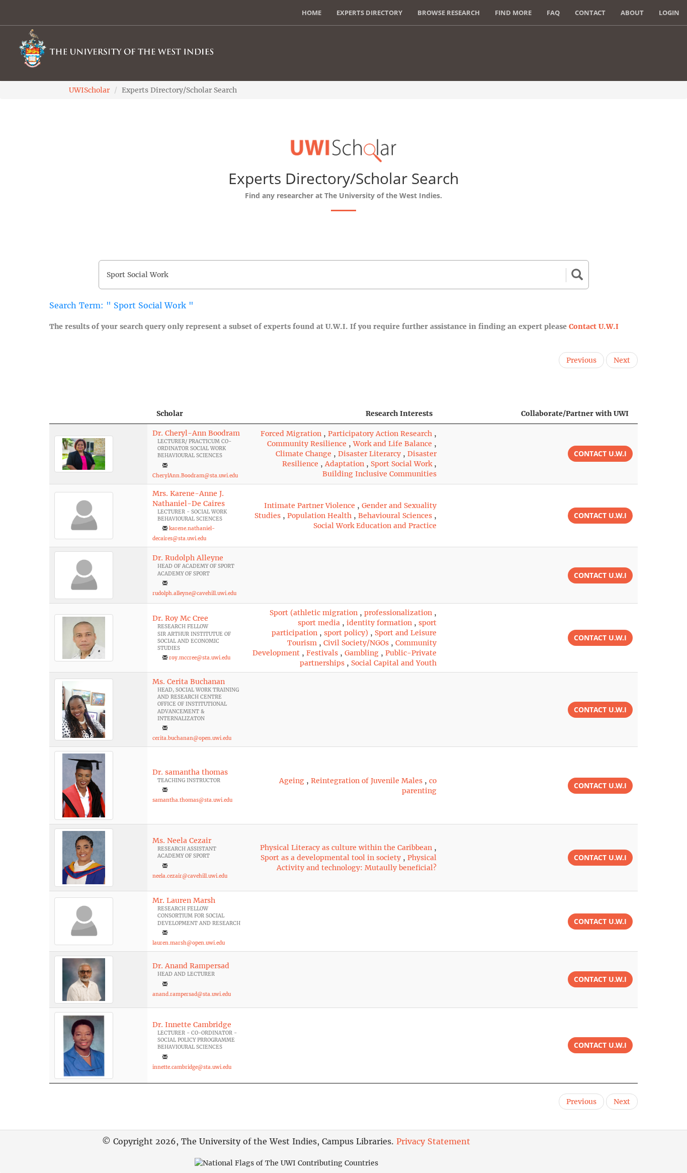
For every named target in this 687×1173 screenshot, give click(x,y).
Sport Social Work (401, 463)
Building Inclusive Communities (379, 473)
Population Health (319, 515)
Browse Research (448, 12)
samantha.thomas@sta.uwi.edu (192, 800)
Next (622, 360)
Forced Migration (291, 433)
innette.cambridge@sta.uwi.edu (191, 1067)
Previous (581, 360)
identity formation (379, 622)
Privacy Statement (433, 1141)
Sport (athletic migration (314, 612)
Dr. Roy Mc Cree (180, 618)
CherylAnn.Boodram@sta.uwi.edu (195, 475)
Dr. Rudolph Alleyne (187, 557)
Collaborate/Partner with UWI (575, 413)
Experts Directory (369, 12)
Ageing (291, 780)
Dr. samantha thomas (190, 772)
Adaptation (344, 463)
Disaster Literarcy (369, 453)
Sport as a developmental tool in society (331, 857)
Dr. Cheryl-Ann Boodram (196, 433)
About (632, 12)
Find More (513, 12)
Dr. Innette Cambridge (191, 1024)
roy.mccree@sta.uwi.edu (199, 657)
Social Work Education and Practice (375, 525)
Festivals (322, 652)
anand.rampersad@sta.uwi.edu (191, 994)
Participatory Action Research (380, 433)
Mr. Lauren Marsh (183, 900)
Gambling (362, 652)
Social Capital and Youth (394, 662)
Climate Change (303, 453)
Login (669, 12)
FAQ (553, 12)
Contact (590, 12)
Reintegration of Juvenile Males (366, 780)
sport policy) (346, 632)
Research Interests (399, 413)
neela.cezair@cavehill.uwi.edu (189, 876)
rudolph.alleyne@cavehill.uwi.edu (194, 593)
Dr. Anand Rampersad (190, 965)
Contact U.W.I (594, 326)
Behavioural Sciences (395, 515)
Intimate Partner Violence (309, 505)
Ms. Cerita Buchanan (188, 681)
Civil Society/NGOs (356, 642)
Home (311, 12)
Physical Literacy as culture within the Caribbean (346, 847)
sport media (319, 622)
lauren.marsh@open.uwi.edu (188, 943)
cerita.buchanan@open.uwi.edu (191, 738)
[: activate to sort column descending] (98, 413)
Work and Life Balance (392, 443)
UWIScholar (89, 90)
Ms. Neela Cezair (181, 840)
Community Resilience (307, 443)
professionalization (398, 612)
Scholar (169, 413)
